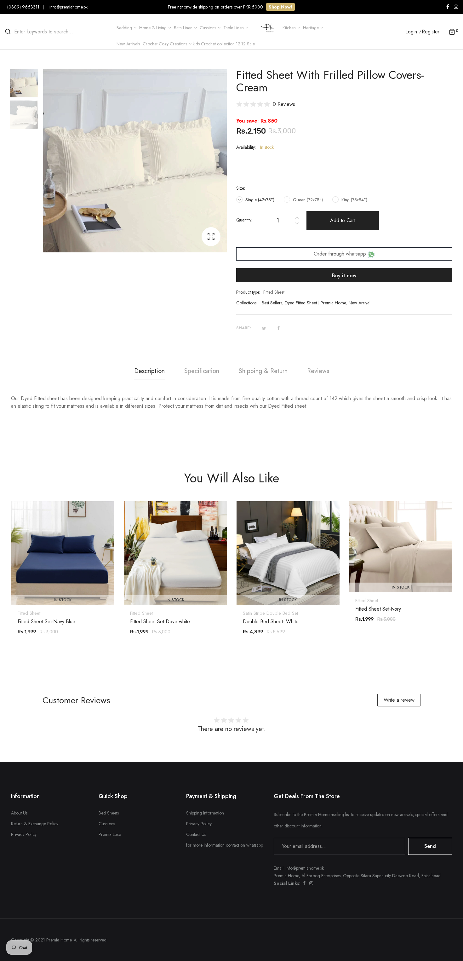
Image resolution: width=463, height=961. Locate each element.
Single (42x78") (259, 200)
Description (149, 371)
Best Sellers (272, 303)
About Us (19, 813)
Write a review (399, 700)
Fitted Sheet (29, 613)
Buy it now (344, 275)
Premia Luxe (110, 834)
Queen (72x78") (307, 200)
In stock (62, 600)
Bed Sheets (109, 813)
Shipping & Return (263, 371)
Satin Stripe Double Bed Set (270, 613)
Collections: (246, 303)
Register (430, 32)
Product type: (248, 292)
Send (430, 846)
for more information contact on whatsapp (224, 845)
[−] (296, 224)
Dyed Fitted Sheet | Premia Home (315, 303)
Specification (201, 371)
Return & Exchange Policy (34, 823)
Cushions (107, 823)
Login (411, 32)
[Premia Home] (268, 27)
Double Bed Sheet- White (271, 622)
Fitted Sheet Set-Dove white (160, 622)
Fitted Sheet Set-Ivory (378, 609)
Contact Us (196, 834)
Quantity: (244, 220)
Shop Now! (280, 7)
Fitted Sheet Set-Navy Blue (46, 622)
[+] (296, 217)
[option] (27, 84)
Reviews (318, 371)
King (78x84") (353, 200)
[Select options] (66, 587)
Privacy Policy (24, 834)
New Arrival (359, 303)
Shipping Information (205, 813)
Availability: (246, 147)
